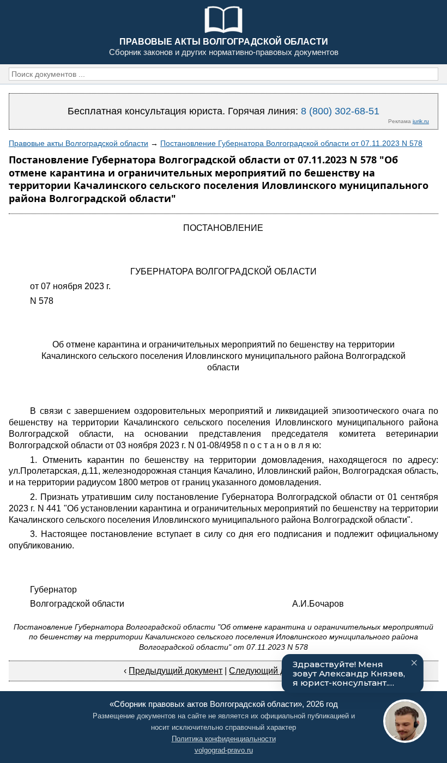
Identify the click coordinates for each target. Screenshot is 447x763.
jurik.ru (421, 121)
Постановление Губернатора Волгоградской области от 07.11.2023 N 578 (291, 143)
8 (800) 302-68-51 (340, 111)
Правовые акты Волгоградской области (78, 143)
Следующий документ (273, 670)
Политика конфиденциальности (224, 739)
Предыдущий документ (175, 670)
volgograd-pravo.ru (224, 750)
